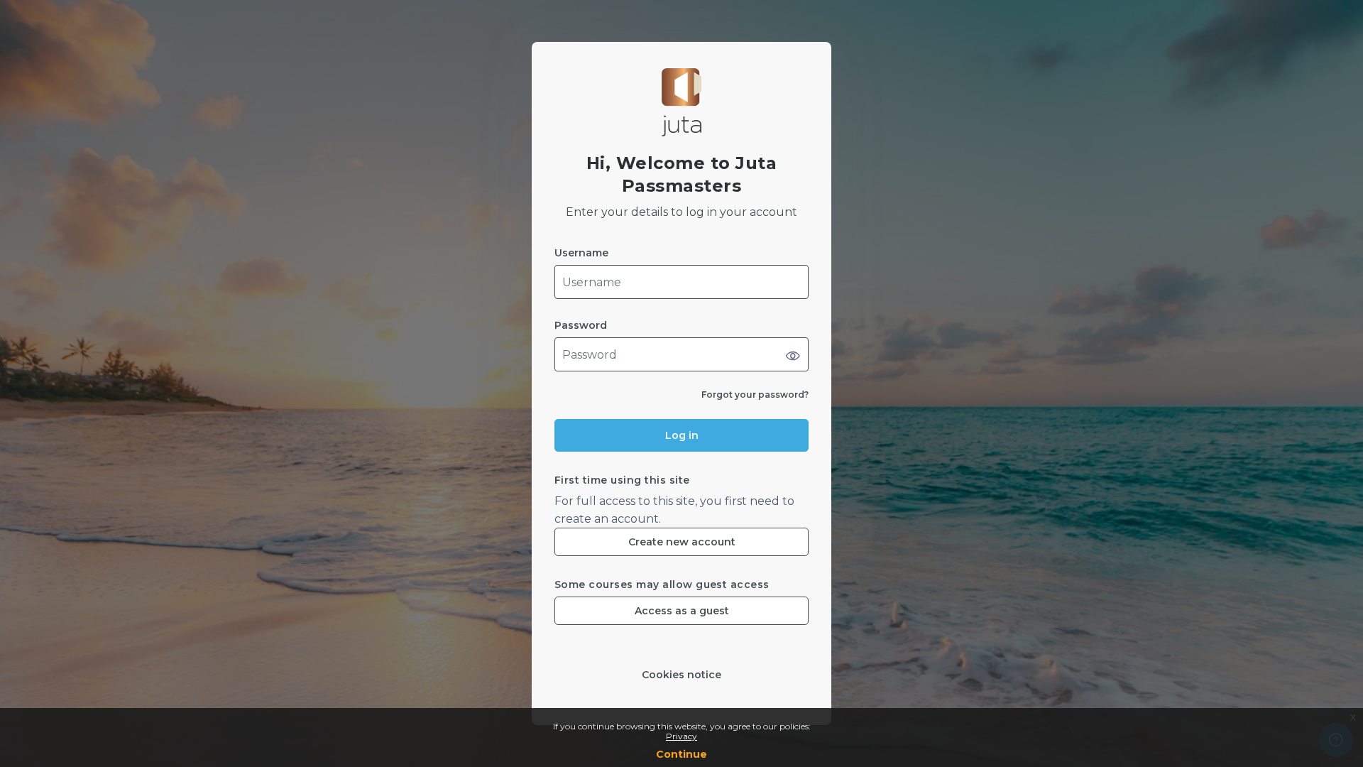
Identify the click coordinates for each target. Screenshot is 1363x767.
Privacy (681, 736)
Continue (681, 754)
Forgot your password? (755, 394)
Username (581, 253)
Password (580, 326)
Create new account (681, 541)
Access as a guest (682, 610)
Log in (682, 435)
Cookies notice (681, 675)
